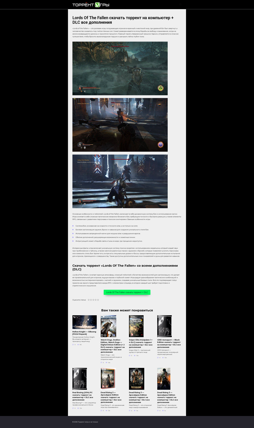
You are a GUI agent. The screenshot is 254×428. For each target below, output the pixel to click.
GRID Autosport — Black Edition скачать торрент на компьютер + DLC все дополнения (169, 343)
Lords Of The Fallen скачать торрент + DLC (127, 292)
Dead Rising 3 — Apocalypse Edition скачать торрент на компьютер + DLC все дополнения (111, 397)
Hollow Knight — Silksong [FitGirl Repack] (84, 333)
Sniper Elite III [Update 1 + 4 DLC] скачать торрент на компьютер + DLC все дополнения (140, 343)
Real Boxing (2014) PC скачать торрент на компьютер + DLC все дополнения (82, 396)
